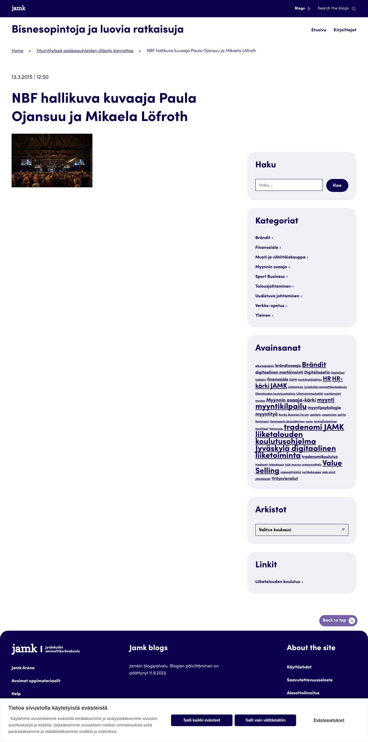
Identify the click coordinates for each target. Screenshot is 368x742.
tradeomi (261, 464)
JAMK (278, 386)
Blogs (300, 9)
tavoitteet (261, 428)
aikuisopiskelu (264, 366)
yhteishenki (262, 479)
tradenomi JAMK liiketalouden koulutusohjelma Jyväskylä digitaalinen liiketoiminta (299, 442)
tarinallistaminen (325, 421)
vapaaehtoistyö (290, 472)
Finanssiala (266, 248)
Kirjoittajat (345, 30)
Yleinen (262, 316)
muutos (260, 400)
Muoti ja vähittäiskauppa (280, 258)
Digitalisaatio (317, 373)
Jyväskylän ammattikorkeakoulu (325, 387)
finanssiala (277, 380)
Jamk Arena (23, 668)
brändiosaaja (288, 366)
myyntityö (266, 414)
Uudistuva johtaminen (277, 296)
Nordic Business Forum (294, 414)
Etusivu (318, 30)
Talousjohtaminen (273, 287)
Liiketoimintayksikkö (309, 393)
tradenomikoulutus (320, 457)
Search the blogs (333, 9)
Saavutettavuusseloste (310, 680)
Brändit (262, 238)
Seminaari (262, 421)
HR (327, 379)
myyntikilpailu (281, 407)
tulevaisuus (276, 464)
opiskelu (315, 414)
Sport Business (270, 277)
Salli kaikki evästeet (201, 720)
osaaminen (329, 414)
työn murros (293, 464)
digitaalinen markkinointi (279, 373)
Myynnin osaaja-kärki (291, 400)
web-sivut (328, 472)
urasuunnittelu (311, 464)
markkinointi (332, 393)
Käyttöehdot (299, 667)
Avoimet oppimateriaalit (36, 681)
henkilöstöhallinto (310, 379)
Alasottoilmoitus (303, 693)
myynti (325, 400)
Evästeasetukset (329, 720)
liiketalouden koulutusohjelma (275, 393)
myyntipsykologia (324, 408)
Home (17, 51)
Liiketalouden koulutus (277, 582)
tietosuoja (276, 428)
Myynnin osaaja (271, 267)
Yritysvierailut (285, 479)
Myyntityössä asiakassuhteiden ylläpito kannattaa (85, 51)
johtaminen (295, 387)
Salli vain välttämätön (265, 720)
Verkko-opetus (269, 306)
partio (342, 414)
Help (16, 694)
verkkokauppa (311, 472)
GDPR (293, 379)
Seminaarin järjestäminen (287, 421)
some (309, 421)
